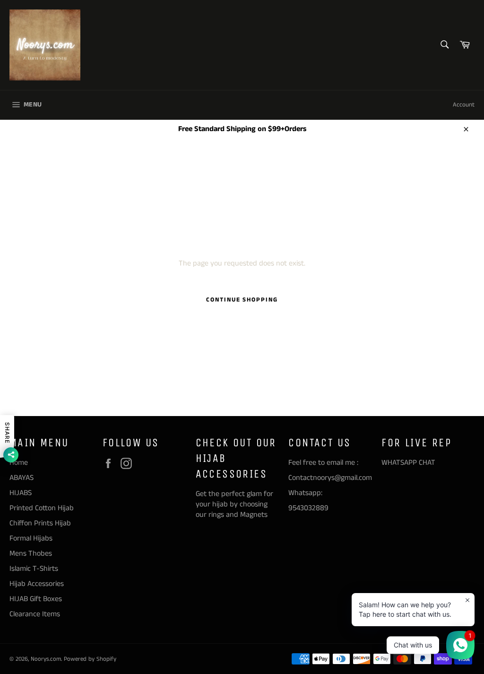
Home (18, 462)
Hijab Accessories (36, 583)
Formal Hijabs (30, 538)
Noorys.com (46, 659)
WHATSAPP (399, 462)
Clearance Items (34, 614)
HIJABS (20, 493)
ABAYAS (21, 477)
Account (464, 104)
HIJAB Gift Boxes (35, 599)
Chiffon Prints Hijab (40, 523)
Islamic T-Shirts (33, 568)
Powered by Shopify (90, 659)
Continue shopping (242, 299)
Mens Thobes (30, 553)
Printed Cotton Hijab (41, 508)
